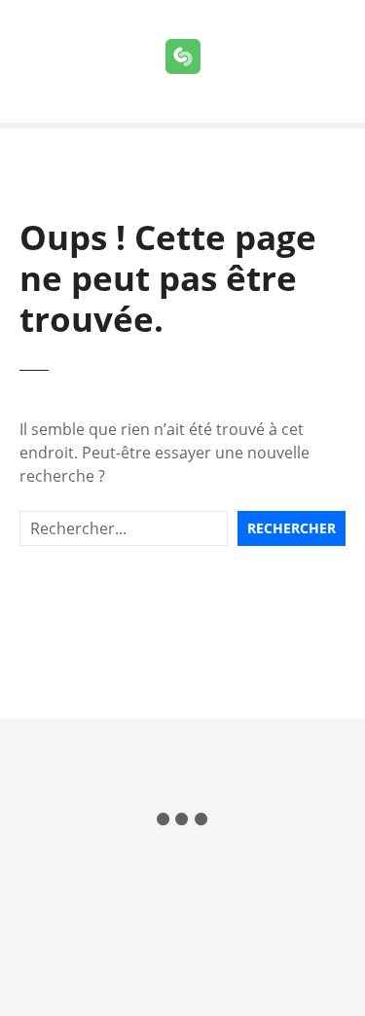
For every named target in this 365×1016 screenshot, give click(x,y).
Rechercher (291, 528)
